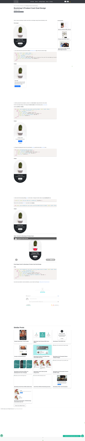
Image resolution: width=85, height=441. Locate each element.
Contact (51, 1)
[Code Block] (38, 301)
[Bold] (30, 301)
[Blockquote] (37, 301)
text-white (43, 147)
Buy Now (20, 141)
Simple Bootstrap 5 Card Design (21, 341)
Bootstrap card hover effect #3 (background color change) (21, 372)
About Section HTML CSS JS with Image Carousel (64, 49)
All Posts (32, 1)
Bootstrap (17, 5)
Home (15, 5)
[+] (42, 301)
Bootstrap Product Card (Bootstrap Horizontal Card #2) (41, 357)
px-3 (27, 197)
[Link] (40, 301)
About (47, 1)
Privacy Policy (16, 408)
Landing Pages (42, 1)
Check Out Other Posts (20, 405)
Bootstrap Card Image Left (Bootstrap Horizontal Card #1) (22, 401)
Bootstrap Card (22, 5)
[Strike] (33, 301)
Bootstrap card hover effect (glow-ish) (23, 386)
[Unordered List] (36, 301)
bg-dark (33, 147)
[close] (42, 437)
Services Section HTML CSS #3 (64, 29)
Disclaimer (20, 408)
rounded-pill (45, 104)
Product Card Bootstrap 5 (20, 356)
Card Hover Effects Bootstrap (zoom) (42, 386)
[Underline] (32, 301)
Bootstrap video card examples (60, 386)
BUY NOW (20, 43)
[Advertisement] (35, 95)
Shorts (36, 1)
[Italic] (31, 301)
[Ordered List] (35, 301)
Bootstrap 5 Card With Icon (59, 341)
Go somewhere (17, 86)
